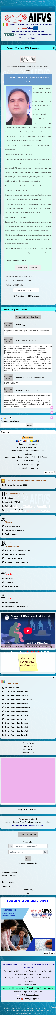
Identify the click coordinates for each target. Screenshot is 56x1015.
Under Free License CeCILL (37, 1008)
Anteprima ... (21, 296)
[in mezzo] (51, 412)
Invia (28, 858)
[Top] (51, 407)
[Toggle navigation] (50, 9)
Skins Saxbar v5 (12, 1010)
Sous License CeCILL (27, 1010)
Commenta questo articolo (28, 317)
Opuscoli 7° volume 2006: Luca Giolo (23, 48)
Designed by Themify (43, 1010)
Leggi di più (49, 472)
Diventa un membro (28, 834)
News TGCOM (28, 753)
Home (10, 2)
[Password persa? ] (28, 863)
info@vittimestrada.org (28, 468)
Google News (28, 743)
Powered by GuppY (9, 1008)
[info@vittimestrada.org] (18, 995)
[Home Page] (28, 18)
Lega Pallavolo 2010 (28, 809)
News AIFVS (28, 746)
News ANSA (28, 749)
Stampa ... (34, 296)
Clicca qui (36, 461)
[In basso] (51, 417)
